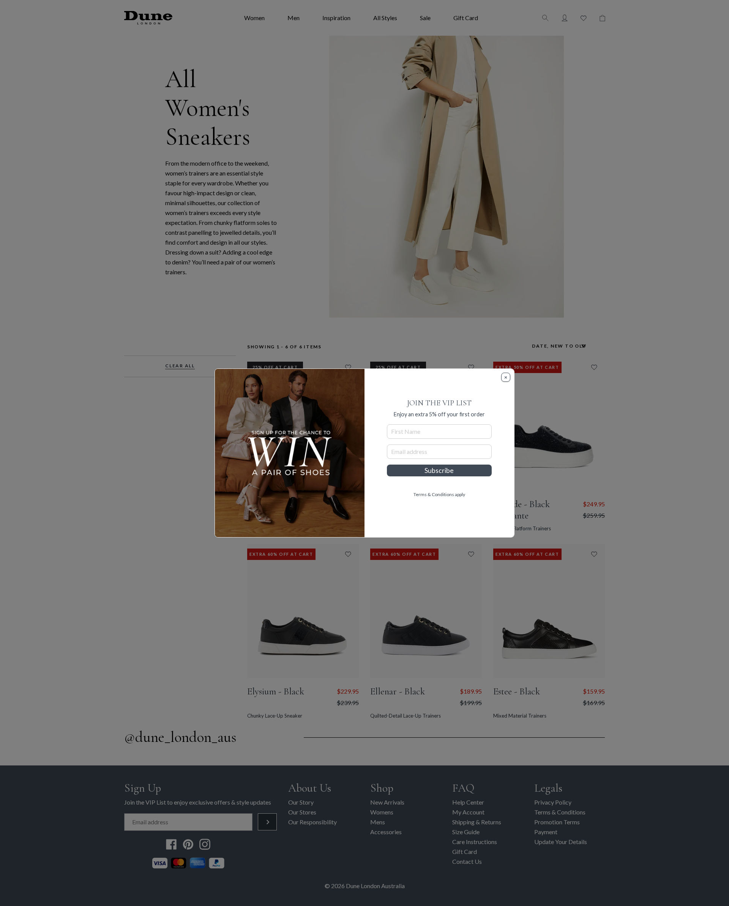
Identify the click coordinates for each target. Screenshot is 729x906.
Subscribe (439, 470)
